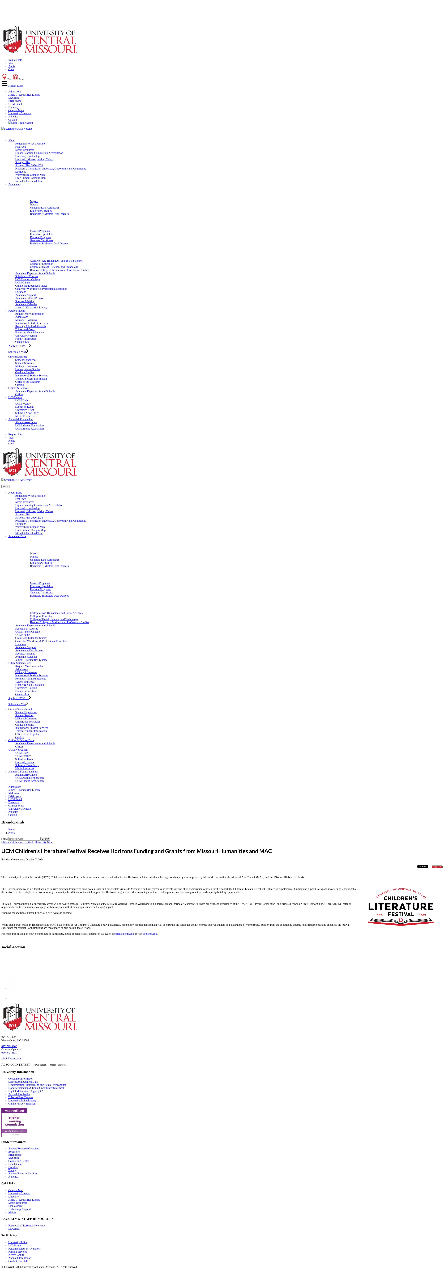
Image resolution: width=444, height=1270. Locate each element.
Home (11, 829)
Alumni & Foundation (20, 419)
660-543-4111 (9, 1052)
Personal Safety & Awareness (24, 1248)
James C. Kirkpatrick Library (24, 94)
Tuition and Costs (25, 329)
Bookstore (14, 1151)
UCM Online (22, 282)
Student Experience (26, 359)
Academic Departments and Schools (35, 273)
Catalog (12, 119)
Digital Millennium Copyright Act (26, 1091)
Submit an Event (24, 406)
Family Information (25, 338)
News (11, 832)
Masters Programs (40, 231)
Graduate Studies (24, 372)
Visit (10, 63)
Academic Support (25, 295)
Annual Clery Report (19, 1257)
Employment (15, 1205)
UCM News (15, 397)
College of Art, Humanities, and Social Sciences (56, 260)
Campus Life (22, 341)
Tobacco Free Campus (20, 1097)
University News (24, 409)
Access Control (16, 1254)
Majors (34, 201)
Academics (14, 184)
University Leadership (27, 156)
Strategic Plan (22, 162)
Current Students (17, 356)
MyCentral (14, 97)
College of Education (41, 263)
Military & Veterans (26, 319)
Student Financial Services (22, 1173)
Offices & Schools (18, 387)
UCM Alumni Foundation (29, 425)
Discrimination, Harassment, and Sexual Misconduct (37, 1084)
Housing (13, 1167)
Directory (13, 107)
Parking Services (17, 1251)
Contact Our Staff (18, 1261)
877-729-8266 (9, 1046)
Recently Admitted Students (30, 326)
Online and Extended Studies (31, 285)
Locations (20, 171)
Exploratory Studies (41, 210)
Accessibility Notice (19, 1094)
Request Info (15, 59)
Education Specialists (41, 234)
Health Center (16, 1164)
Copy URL (437, 867)
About (11, 140)
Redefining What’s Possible (30, 143)
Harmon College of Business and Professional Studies (59, 270)
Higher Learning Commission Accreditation (39, 152)
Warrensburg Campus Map (30, 174)
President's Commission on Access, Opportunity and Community (50, 168)
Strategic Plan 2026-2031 (29, 165)
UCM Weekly (23, 403)
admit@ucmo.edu (11, 1058)
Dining (12, 1170)
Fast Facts (20, 146)
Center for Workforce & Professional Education (41, 288)
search (4, 838)
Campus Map (15, 1190)
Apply (11, 66)
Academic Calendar (26, 304)
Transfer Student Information (31, 378)
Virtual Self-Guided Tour (29, 181)
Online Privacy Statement (22, 1103)
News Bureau (39, 1065)
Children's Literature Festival (17, 842)
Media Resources (24, 149)
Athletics (13, 116)
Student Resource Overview (23, 1148)
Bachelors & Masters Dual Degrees (49, 213)
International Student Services (31, 323)
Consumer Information (20, 1078)
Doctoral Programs (40, 237)
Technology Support (19, 1209)
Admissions (14, 91)
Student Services (24, 363)
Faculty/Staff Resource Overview (26, 1225)
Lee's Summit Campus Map (30, 177)
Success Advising (25, 301)
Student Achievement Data (23, 1081)
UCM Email (15, 104)
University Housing (26, 335)
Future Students (16, 310)
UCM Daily (21, 400)
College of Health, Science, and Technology (54, 266)
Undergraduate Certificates (44, 207)
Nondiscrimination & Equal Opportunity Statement (36, 1087)
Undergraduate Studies (27, 369)
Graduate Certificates (41, 240)
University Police (17, 1242)
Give (11, 69)
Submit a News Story (27, 412)
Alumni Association (26, 422)
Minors (34, 204)
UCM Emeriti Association (29, 428)
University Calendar (19, 1193)
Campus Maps (16, 110)
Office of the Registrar (27, 381)
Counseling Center (18, 1160)
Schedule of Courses (26, 276)
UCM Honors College (27, 279)
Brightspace (14, 100)
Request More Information (29, 313)
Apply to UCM (18, 346)
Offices (19, 394)
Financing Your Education (29, 332)
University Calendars (19, 113)
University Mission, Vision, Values (34, 159)
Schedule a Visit (17, 351)
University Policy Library (22, 1100)
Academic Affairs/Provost (29, 298)
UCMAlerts (14, 1245)
